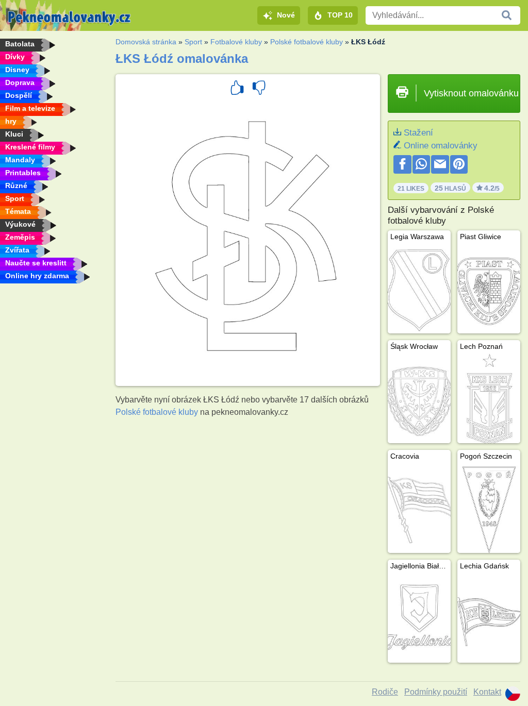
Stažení (418, 133)
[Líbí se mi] (237, 89)
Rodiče (385, 691)
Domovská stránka (146, 42)
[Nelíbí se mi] (259, 89)
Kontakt (487, 691)
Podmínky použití (435, 691)
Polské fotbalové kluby (306, 42)
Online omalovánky (440, 145)
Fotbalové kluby (236, 42)
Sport (193, 42)
